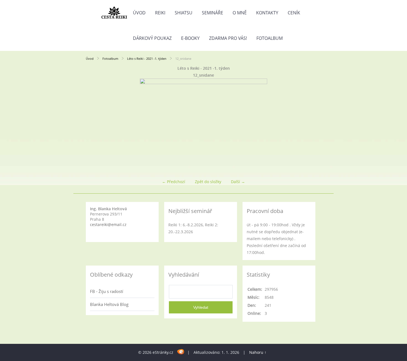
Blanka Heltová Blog (109, 304)
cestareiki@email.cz (108, 224)
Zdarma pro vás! (228, 38)
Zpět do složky (208, 181)
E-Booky (190, 38)
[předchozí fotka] (95, 126)
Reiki (160, 13)
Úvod (139, 13)
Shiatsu (183, 13)
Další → (238, 181)
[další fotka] (312, 126)
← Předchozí (173, 181)
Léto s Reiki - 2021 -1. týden (146, 58)
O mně (240, 13)
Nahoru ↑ (257, 352)
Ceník (294, 13)
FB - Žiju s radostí (106, 291)
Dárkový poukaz (152, 38)
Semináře (212, 13)
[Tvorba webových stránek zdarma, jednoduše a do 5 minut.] (181, 351)
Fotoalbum (269, 38)
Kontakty (267, 13)
